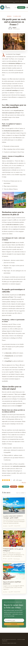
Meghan (14, 27)
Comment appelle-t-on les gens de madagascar (13, 550)
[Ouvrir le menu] (27, 7)
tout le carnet (21, 492)
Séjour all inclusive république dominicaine (12, 583)
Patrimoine (14, 486)
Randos (9, 16)
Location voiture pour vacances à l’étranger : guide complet (12, 517)
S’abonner (21, 7)
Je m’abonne (14, 624)
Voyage (21, 486)
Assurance (6, 486)
